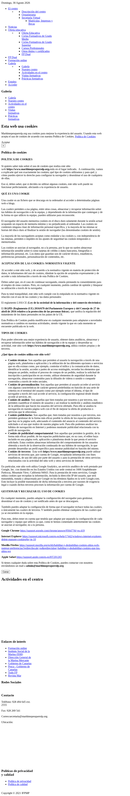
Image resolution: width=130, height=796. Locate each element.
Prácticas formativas (32, 78)
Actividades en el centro (34, 72)
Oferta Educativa (31, 32)
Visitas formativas (31, 75)
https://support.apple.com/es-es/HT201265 (39, 557)
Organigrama (29, 14)
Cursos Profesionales (33, 48)
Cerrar (6, 572)
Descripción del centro (34, 11)
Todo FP (12, 672)
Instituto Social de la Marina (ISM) (19, 653)
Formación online (17, 648)
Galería (25, 66)
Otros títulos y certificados (36, 51)
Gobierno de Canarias (19, 663)
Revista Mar (14, 675)
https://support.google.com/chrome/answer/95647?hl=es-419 (52, 530)
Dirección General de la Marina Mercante (19, 659)
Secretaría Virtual (31, 17)
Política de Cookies (85, 136)
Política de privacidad (19, 781)
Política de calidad (18, 784)
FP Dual (26, 54)
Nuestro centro (29, 69)
